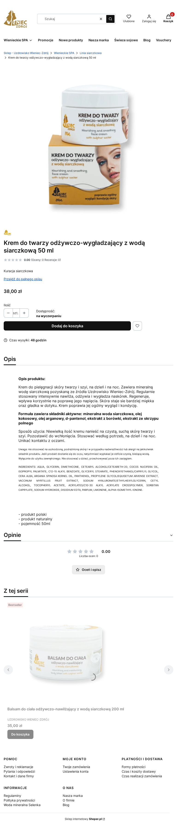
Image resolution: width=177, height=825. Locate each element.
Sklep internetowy (83, 819)
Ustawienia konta (75, 771)
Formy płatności (133, 767)
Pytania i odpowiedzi (19, 771)
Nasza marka (73, 796)
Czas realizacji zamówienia (142, 776)
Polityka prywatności (19, 800)
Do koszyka (20, 734)
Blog (66, 805)
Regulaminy (12, 796)
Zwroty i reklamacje (18, 767)
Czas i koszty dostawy (139, 771)
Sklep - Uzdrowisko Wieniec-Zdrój (26, 53)
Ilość (7, 305)
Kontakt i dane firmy (19, 776)
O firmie (68, 800)
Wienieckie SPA (64, 53)
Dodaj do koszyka (67, 326)
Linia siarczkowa (91, 53)
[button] (110, 19)
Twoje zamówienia (76, 767)
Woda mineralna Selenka (22, 805)
